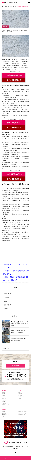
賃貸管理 (6, 308)
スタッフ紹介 (4, 396)
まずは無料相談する (14, 80)
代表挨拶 (3, 393)
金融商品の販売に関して (6, 404)
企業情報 (4, 390)
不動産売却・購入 (8, 293)
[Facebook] (15, 452)
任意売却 (6, 301)
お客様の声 (4, 398)
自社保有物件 (4, 403)
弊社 (5, 234)
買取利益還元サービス (6, 414)
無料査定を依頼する (14, 75)
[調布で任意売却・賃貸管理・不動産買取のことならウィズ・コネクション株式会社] (9, 2)
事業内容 (4, 409)
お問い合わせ (15, 365)
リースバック (4, 416)
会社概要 (3, 395)
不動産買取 (5, 26)
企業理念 (3, 392)
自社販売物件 (4, 400)
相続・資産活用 (7, 305)
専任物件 (3, 401)
